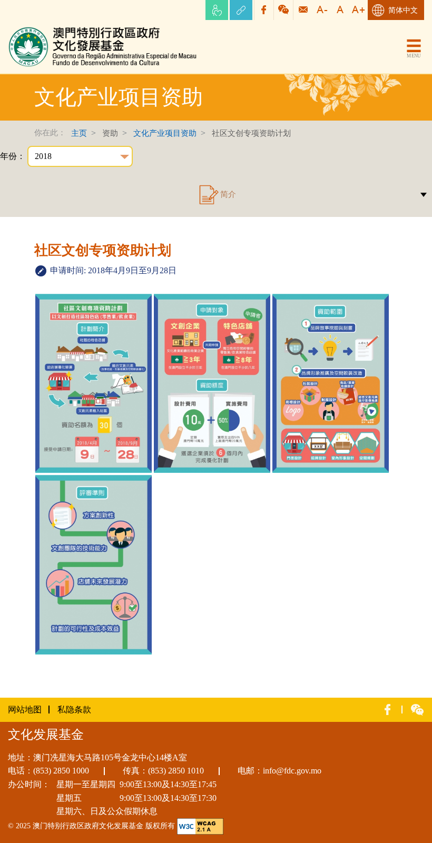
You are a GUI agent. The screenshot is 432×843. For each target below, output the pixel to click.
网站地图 (25, 709)
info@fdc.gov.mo (292, 770)
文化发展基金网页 (41, 28)
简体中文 (403, 10)
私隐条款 (74, 709)
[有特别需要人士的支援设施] (216, 10)
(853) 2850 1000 (61, 770)
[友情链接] (241, 10)
